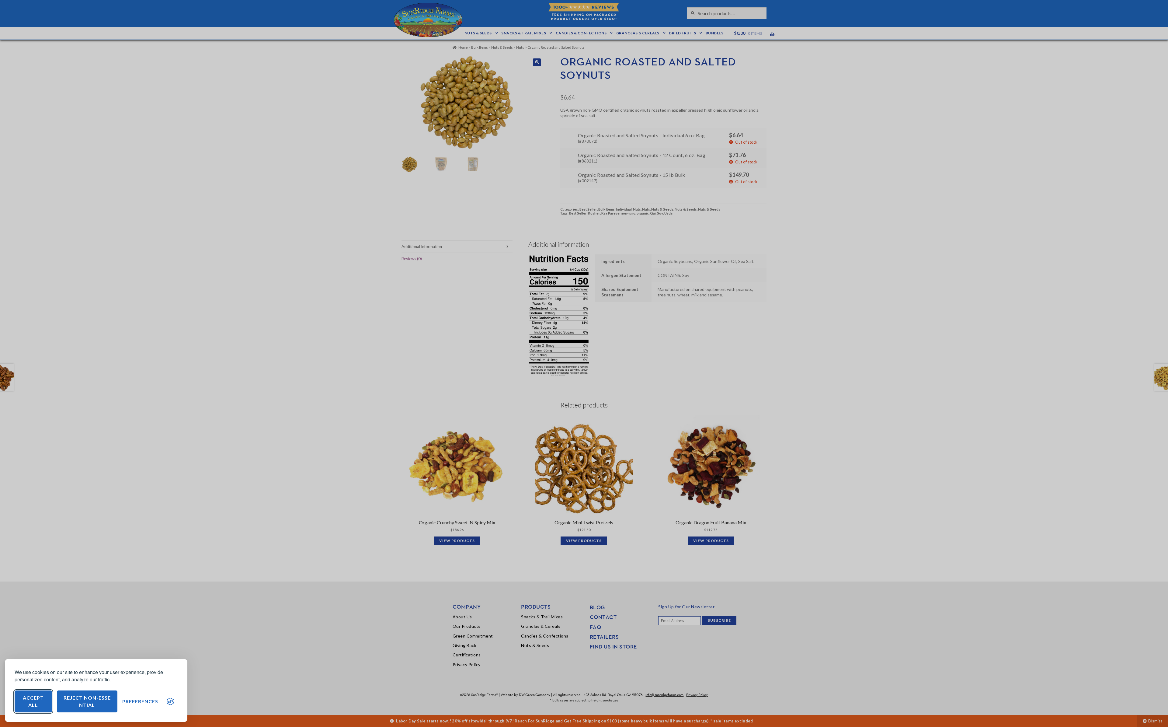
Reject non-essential (87, 701)
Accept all (33, 701)
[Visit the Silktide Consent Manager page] (170, 701)
